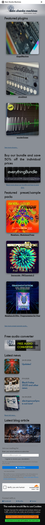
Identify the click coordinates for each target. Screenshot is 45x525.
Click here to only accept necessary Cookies (22, 517)
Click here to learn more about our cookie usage (22, 514)
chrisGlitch (22, 97)
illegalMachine (22, 56)
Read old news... (10, 415)
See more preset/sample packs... (16, 326)
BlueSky (20, 501)
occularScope (22, 137)
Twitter (33, 501)
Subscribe (21, 467)
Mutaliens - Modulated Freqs (22, 234)
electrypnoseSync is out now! (31, 402)
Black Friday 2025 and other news (30, 385)
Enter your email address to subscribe (15, 451)
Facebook (7, 501)
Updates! (26, 364)
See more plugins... (11, 147)
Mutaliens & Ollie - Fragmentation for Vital (22, 315)
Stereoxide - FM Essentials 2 (22, 275)
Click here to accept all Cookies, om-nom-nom (22, 520)
